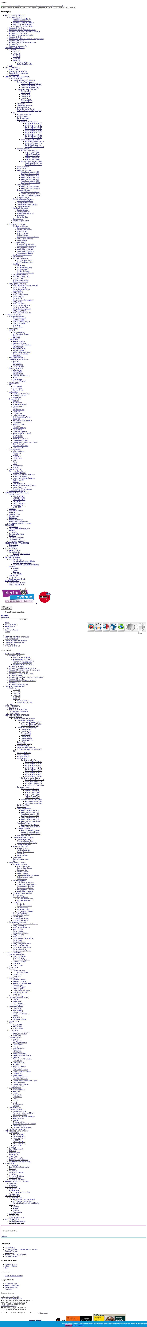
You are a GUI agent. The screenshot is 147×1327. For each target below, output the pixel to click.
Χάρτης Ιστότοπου (11, 1266)
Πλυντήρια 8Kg (26, 96)
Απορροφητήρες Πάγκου (25, 253)
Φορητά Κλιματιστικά (16, 510)
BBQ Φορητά (17, 386)
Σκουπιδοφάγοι (13, 575)
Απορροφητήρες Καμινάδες (25, 248)
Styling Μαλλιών (18, 480)
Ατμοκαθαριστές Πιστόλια (21, 554)
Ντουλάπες (12, 509)
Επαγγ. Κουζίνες (18, 296)
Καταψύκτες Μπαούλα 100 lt (30, 172)
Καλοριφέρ (12, 530)
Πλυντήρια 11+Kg (26, 102)
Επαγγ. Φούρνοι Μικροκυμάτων (23, 300)
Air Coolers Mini (14, 514)
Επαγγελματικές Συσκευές (17, 284)
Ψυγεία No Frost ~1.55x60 (33, 125)
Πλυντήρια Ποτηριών (23, 206)
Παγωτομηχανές (18, 406)
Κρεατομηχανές (14, 383)
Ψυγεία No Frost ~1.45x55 (33, 123)
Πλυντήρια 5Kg (26, 91)
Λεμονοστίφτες (18, 365)
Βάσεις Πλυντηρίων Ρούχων (26, 109)
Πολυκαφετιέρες (18, 347)
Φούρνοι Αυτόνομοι (23, 228)
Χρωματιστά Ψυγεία (15, 17)
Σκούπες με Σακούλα (19, 318)
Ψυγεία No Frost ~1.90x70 (33, 136)
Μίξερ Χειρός (17, 370)
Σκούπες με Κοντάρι (19, 323)
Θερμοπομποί (13, 527)
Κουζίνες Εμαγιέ (22, 210)
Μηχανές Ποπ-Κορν (19, 428)
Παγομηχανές (17, 435)
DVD (10, 66)
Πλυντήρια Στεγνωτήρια (24, 105)
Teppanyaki (16, 411)
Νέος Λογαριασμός (11, 624)
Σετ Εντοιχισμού (18, 278)
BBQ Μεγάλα (17, 388)
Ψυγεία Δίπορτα (22, 120)
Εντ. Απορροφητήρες (19, 242)
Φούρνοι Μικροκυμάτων (21, 221)
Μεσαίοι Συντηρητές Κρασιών (30, 193)
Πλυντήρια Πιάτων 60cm (25, 201)
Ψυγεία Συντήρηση (23, 116)
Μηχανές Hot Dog (18, 424)
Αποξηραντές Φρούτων (20, 438)
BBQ (10, 384)
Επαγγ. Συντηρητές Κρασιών (22, 305)
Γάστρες (15, 408)
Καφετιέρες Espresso (19, 343)
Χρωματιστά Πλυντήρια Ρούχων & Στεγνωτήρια (24, 31)
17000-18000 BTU (19, 503)
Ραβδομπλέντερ (18, 379)
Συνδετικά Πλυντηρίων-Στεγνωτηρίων (29, 111)
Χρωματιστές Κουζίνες (16, 28)
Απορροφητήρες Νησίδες (25, 249)
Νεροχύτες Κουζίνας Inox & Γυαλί (24, 561)
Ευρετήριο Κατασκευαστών (13, 1276)
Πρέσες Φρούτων (18, 366)
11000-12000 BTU (19, 498)
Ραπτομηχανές (13, 329)
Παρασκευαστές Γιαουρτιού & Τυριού (25, 442)
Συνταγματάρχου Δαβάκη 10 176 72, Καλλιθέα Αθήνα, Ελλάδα (11, 1297)
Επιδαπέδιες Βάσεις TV (24, 64)
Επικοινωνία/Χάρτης (11, 630)
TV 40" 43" (16, 55)
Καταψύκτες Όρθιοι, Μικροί (30, 186)
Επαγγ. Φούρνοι (18, 293)
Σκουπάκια (16, 325)
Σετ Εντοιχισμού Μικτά (20, 282)
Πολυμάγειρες (17, 413)
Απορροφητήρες (18, 219)
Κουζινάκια (20, 215)
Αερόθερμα (12, 536)
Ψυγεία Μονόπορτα (23, 118)
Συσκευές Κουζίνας (15, 399)
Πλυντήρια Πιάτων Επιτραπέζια (27, 204)
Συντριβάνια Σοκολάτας (20, 431)
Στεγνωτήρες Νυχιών (19, 487)
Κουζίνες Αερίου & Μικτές (25, 213)
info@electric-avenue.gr (8, 1306)
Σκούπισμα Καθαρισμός (16, 316)
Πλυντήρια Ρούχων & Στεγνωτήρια (24, 80)
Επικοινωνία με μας (11, 1264)
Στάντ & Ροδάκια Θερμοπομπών (19, 528)
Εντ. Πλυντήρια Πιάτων (20, 258)
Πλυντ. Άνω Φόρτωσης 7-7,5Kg (31, 85)
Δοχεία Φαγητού (18, 437)
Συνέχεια (4, 1236)
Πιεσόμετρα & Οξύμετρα (17, 491)
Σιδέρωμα (12, 330)
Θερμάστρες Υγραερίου (16, 534)
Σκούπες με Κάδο (18, 320)
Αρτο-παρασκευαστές (20, 404)
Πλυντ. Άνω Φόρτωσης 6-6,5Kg (31, 84)
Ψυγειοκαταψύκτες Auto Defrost (31, 161)
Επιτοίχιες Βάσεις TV (24, 62)
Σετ (14, 222)
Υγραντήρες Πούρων (23, 197)
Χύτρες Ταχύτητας (18, 451)
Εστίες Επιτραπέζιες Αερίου (22, 417)
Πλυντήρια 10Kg (26, 100)
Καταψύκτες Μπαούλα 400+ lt (30, 183)
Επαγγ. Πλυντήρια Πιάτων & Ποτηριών (25, 285)
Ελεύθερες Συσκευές (15, 78)
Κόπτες (15, 377)
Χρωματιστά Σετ (14, 44)
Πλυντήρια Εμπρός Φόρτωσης (26, 89)
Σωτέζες (15, 460)
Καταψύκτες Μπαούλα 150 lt (30, 174)
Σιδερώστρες (17, 336)
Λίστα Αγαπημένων (11, 1287)
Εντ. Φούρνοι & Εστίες (20, 226)
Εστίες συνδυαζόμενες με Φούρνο (28, 237)
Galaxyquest (44, 1313)
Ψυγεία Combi (21, 168)
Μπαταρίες (12, 566)
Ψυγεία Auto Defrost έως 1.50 (34, 141)
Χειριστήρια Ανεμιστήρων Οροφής (20, 523)
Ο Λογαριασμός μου (11, 1283)
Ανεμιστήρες (13, 518)
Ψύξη (14, 112)
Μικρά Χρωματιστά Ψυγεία (21, 19)
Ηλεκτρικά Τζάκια (14, 539)
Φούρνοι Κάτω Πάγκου (24, 230)
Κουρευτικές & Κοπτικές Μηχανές (24, 474)
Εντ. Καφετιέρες (18, 257)
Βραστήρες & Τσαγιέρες (16, 357)
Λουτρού (16, 572)
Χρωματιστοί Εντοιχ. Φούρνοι (18, 33)
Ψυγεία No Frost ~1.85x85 (33, 138)
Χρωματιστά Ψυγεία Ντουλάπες (23, 26)
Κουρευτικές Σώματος (20, 476)
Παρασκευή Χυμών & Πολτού (18, 359)
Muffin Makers (17, 429)
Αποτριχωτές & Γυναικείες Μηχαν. (24, 478)
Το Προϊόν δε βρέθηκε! (12, 646)
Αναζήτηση (23, 619)
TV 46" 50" (16, 57)
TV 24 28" (16, 51)
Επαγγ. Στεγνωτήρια (19, 287)
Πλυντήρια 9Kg (26, 98)
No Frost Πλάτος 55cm (32, 152)
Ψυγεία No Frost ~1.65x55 (33, 127)
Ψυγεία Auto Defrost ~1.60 (33, 143)
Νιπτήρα (15, 570)
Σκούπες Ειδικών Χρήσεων (21, 321)
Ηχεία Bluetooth (14, 75)
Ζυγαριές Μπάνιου (19, 483)
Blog (6, 1268)
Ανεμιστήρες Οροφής (15, 519)
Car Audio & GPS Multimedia (18, 73)
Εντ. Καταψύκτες (22, 269)
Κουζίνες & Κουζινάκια (20, 208)
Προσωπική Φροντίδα (16, 471)
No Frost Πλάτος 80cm (32, 159)
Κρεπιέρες (16, 426)
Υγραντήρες (12, 546)
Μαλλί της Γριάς (18, 447)
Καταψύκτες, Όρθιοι (23, 184)
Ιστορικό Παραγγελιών (12, 1285)
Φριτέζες (15, 401)
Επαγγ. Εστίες (17, 298)
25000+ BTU (17, 507)
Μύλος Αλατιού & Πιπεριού (22, 433)
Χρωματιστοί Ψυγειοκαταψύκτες (23, 22)
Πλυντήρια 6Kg (26, 93)
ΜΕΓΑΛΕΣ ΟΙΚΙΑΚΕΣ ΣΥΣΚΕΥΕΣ (17, 637)
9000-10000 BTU (18, 496)
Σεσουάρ (15, 482)
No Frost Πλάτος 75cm (32, 157)
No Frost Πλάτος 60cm (32, 154)
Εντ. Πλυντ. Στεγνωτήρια (21, 276)
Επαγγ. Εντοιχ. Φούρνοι (20, 294)
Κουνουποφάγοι (14, 555)
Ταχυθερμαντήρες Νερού (17, 579)
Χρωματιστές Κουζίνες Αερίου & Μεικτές (22, 30)
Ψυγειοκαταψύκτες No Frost (30, 150)
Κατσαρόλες (17, 453)
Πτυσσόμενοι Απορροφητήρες (26, 246)
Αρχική (7, 623)
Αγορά (7, 628)
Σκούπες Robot (17, 327)
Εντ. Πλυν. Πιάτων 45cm (25, 260)
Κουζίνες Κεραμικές (23, 211)
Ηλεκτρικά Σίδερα (18, 332)
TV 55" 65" (16, 58)
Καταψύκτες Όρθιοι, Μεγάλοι (30, 188)
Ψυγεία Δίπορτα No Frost (29, 121)
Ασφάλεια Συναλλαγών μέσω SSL (16, 1254)
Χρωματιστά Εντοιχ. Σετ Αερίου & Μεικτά (22, 42)
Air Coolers (12, 512)
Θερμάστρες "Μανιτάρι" (16, 541)
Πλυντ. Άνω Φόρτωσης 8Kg (30, 87)
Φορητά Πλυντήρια (23, 107)
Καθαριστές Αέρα (14, 550)
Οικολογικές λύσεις (11, 1256)
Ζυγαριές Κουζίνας (15, 469)
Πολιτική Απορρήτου (77, 1325)
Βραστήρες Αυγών (19, 444)
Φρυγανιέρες (17, 397)
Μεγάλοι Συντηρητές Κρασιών (30, 195)
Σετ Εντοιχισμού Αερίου (20, 280)
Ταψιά (15, 464)
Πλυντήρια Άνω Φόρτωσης (25, 82)
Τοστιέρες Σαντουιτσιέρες (21, 393)
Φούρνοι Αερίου (22, 231)
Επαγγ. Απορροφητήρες (20, 307)
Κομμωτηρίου (17, 573)
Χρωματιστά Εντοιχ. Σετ (16, 40)
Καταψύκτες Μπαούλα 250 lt (30, 177)
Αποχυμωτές (17, 363)
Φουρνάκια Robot (18, 410)
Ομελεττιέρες (17, 422)
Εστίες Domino (22, 240)
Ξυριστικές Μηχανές (19, 473)
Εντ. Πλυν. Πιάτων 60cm (25, 262)
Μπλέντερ (16, 361)
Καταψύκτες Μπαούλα (24, 170)
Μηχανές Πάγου (18, 291)
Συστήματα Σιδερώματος (21, 334)
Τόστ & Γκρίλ (13, 392)
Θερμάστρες (13, 532)
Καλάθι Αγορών (10, 626)
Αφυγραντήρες (13, 545)
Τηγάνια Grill (17, 456)
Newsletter (8, 1289)
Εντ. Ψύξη (16, 264)
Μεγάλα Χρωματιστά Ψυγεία (22, 24)
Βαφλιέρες (16, 419)
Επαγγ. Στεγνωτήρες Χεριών (22, 312)
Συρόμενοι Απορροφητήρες (25, 244)
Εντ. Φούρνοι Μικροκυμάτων (22, 255)
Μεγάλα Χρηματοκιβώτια (17, 582)
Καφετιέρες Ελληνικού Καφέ (22, 345)
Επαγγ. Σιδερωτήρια (19, 311)
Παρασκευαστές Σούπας (20, 446)
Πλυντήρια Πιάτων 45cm (25, 202)
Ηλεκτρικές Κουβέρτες (16, 537)
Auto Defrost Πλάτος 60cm (33, 165)
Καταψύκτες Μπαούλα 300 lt (30, 179)
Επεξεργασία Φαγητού (16, 368)
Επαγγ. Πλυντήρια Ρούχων (21, 289)
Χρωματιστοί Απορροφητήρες (18, 46)
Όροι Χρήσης (9, 1253)
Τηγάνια (15, 455)
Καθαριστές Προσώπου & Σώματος (24, 485)
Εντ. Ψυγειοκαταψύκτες (24, 267)
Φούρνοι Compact (22, 233)
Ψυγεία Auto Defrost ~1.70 (33, 145)
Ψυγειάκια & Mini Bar (24, 114)
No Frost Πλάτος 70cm (32, 156)
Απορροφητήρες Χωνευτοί (25, 251)
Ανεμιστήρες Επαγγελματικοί (18, 521)
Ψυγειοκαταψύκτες (23, 148)
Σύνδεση (7, 632)
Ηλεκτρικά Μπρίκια (19, 348)
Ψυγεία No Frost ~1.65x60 (33, 129)
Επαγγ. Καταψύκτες (19, 303)
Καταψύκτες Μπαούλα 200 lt (30, 175)
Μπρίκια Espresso (18, 350)
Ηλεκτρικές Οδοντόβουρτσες (22, 489)
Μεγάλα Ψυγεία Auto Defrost (34, 147)
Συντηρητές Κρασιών (23, 190)
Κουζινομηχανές (18, 374)
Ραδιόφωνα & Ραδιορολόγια (18, 71)
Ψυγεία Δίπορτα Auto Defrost (30, 139)
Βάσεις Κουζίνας (22, 217)
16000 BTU (16, 501)
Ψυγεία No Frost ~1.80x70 (33, 134)
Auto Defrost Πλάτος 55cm (33, 163)
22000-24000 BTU (19, 505)
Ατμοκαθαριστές (14, 552)
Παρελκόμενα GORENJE (21, 375)
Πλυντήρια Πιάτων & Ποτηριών (23, 199)
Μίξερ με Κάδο (18, 372)
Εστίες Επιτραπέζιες (19, 415)
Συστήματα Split (14, 494)
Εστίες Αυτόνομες (22, 235)
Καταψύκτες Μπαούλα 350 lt (30, 181)
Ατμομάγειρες (17, 402)
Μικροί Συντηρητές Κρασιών (30, 192)
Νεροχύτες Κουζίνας (15, 559)
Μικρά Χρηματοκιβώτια (16, 584)
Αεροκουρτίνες (13, 516)
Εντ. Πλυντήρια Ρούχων (20, 275)
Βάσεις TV (16, 60)
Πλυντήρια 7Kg (26, 94)
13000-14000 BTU (19, 500)
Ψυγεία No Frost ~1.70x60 (33, 130)
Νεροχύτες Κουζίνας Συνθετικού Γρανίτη (26, 564)
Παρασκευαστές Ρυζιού (20, 440)
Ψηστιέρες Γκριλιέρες (20, 395)
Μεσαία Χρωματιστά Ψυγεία (22, 21)
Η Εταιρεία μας (10, 1247)
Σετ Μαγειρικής (18, 465)
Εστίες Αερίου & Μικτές (24, 239)
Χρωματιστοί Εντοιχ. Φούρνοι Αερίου (21, 35)
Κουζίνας (16, 568)
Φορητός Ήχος (13, 69)
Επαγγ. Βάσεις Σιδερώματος (22, 309)
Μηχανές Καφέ (13, 339)
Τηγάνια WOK (17, 458)
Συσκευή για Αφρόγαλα (20, 354)
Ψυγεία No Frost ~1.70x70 (33, 132)
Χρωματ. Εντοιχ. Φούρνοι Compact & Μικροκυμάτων (26, 39)
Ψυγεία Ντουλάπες (23, 166)
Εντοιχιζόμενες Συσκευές (17, 224)
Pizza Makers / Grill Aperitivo (22, 420)
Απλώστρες (16, 338)
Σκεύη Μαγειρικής (15, 449)
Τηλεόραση (12, 49)
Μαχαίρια (16, 467)
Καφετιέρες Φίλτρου (19, 341)
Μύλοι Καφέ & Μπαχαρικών (22, 352)
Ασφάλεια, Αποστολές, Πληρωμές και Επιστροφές (21, 1249)
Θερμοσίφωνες (13, 577)
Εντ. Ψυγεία (20, 266)
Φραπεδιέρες (17, 356)
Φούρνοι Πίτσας (18, 390)
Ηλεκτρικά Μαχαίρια (19, 381)
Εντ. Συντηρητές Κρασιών (25, 273)
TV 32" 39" (16, 53)
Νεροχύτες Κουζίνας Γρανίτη (22, 563)
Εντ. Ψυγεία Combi (23, 271)
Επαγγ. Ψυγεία (17, 302)
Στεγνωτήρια (21, 103)
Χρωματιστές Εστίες (15, 37)
